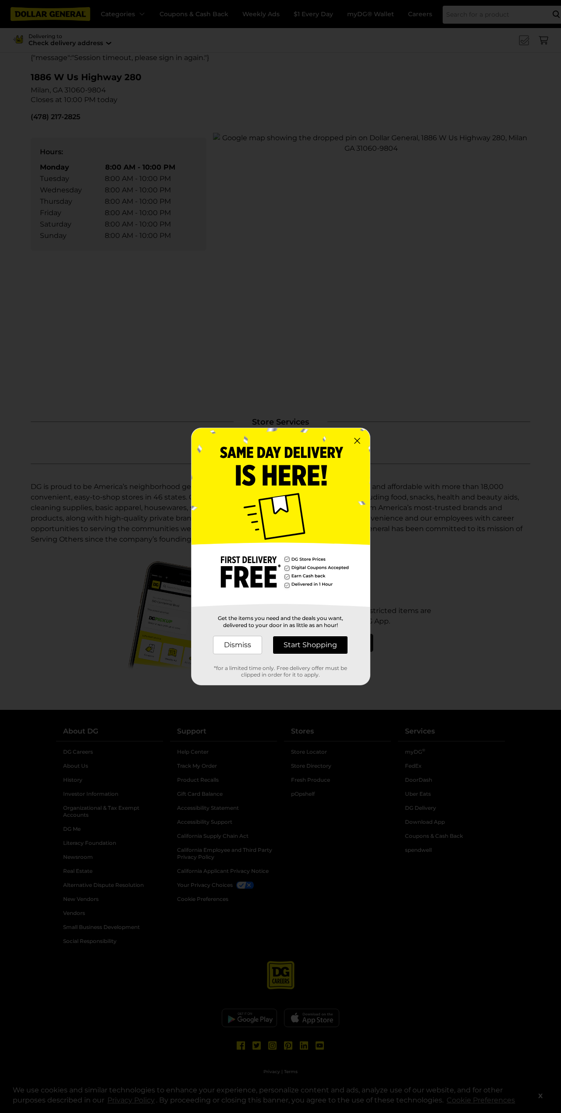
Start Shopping (310, 645)
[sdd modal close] (357, 441)
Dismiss (237, 645)
